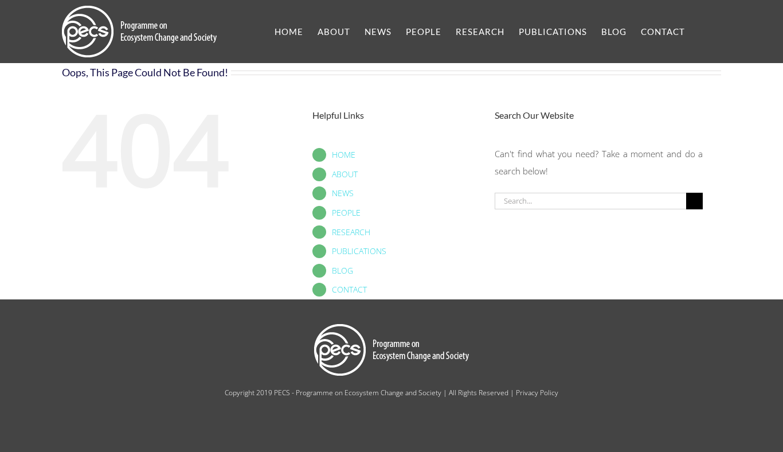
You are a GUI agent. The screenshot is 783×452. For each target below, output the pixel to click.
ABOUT (345, 174)
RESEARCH (351, 232)
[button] (703, 31)
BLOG (342, 270)
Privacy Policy (537, 393)
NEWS (343, 193)
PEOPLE (346, 212)
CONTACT (349, 289)
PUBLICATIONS (359, 251)
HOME (343, 154)
